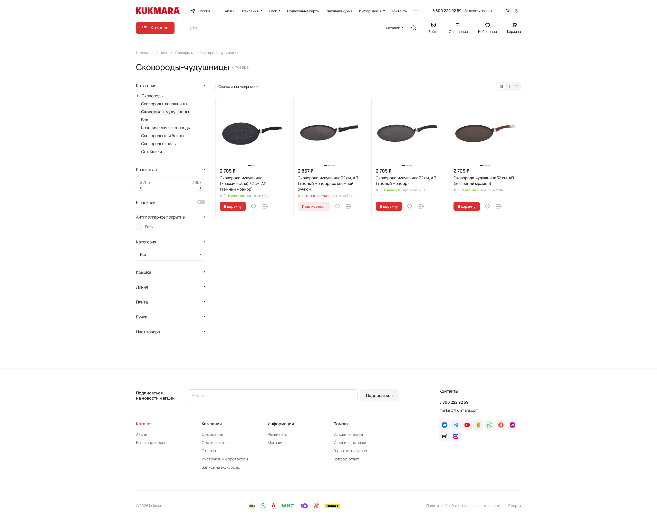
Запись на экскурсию (221, 467)
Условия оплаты (348, 434)
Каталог (144, 424)
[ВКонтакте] (444, 425)
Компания (212, 424)
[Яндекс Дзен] (501, 425)
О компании (212, 434)
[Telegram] (456, 425)
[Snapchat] (444, 436)
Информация (281, 424)
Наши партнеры (150, 442)
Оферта (514, 505)
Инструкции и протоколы (225, 459)
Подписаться (379, 395)
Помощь (341, 424)
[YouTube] (467, 425)
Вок (144, 119)
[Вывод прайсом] (516, 86)
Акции (141, 434)
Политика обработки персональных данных (463, 505)
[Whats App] (490, 425)
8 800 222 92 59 (446, 10)
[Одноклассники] (478, 425)
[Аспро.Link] (456, 436)
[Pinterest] (512, 425)
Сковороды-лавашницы (164, 104)
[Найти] (413, 28)
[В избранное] (253, 206)
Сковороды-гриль (158, 143)
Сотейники (151, 151)
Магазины (277, 442)
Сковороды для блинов (163, 135)
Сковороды (152, 96)
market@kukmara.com (459, 410)
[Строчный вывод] (509, 86)
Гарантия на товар (350, 450)
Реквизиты (277, 434)
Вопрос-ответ (346, 459)
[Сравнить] (265, 206)
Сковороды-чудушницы (165, 112)
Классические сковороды (166, 127)
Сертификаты (214, 442)
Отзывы (209, 450)
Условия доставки (349, 442)
